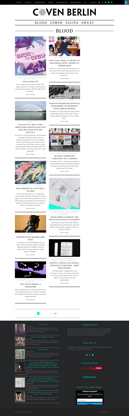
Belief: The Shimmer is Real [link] (42, 337)
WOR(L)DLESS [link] (43, 349)
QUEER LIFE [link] (64, 212)
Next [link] (55, 313)
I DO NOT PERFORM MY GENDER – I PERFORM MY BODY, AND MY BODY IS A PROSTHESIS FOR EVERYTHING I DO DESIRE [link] (42, 379)
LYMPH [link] (56, 23)
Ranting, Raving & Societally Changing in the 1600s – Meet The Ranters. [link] (64, 265)
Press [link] (50, 2)
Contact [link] (28, 2)
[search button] (99, 2)
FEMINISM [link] (75, 211)
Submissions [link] (40, 2)
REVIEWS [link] (74, 153)
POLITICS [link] (71, 101)
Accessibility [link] (62, 2)
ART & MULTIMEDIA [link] (31, 77)
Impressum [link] (89, 377)
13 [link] (50, 313)
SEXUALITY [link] (38, 185)
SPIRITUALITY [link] (71, 260)
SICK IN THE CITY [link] (30, 82)
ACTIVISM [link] (19, 77)
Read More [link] (30, 94)
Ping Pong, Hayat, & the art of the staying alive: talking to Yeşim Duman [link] (64, 63)
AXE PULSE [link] (58, 58)
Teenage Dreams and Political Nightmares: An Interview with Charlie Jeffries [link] (64, 106)
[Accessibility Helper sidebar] (126, 2)
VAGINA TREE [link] (43, 324)
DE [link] (85, 2)
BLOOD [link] (41, 23)
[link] (102, 1)
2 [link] (41, 313)
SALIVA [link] (72, 23)
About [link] (18, 2)
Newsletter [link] (76, 2)
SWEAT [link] (88, 23)
